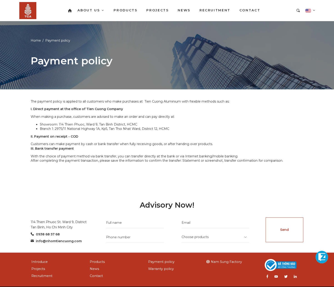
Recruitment (41, 276)
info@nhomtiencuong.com (59, 241)
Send (284, 230)
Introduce (39, 262)
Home (36, 40)
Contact (96, 276)
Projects (38, 269)
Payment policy (57, 40)
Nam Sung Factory (226, 262)
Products (97, 262)
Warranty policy (161, 269)
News (94, 269)
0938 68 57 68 (48, 234)
